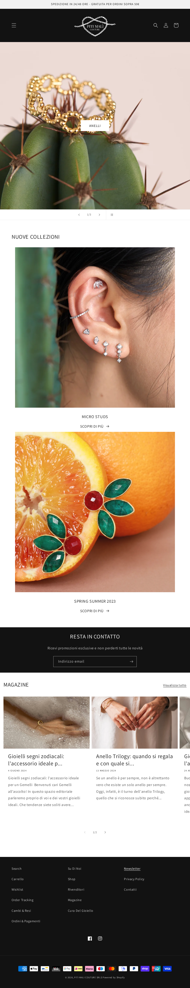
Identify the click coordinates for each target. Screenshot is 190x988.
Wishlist (17, 889)
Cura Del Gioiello (80, 911)
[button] (14, 25)
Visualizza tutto (175, 685)
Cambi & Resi (21, 911)
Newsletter (132, 868)
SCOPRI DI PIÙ (92, 426)
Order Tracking (22, 900)
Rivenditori (76, 889)
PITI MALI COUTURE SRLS (88, 977)
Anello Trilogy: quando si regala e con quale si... (134, 760)
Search (17, 868)
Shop (72, 879)
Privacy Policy (134, 879)
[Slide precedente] (79, 215)
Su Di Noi (74, 868)
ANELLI (95, 125)
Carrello (18, 879)
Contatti (130, 889)
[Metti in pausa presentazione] (111, 215)
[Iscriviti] (131, 661)
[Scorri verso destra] (105, 832)
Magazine (75, 900)
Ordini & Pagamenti (26, 921)
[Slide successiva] (99, 215)
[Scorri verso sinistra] (85, 832)
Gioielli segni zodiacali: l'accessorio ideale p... (36, 760)
